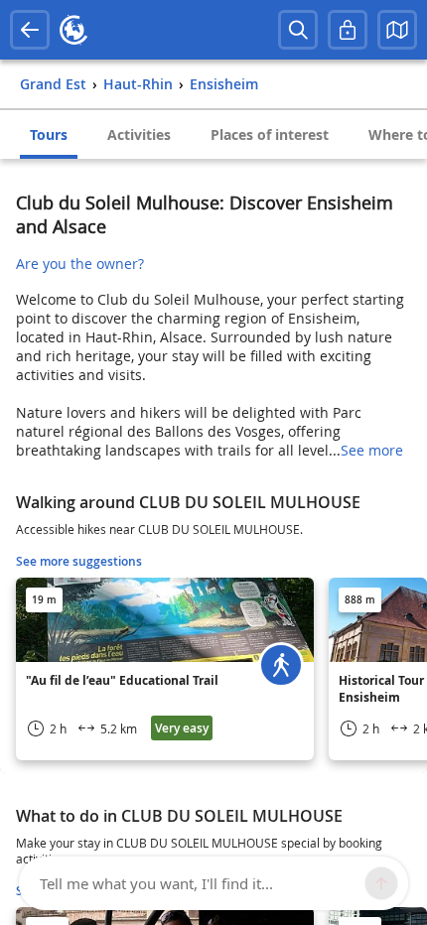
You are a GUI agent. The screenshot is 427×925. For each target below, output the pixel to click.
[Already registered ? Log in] (347, 30)
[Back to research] (30, 30)
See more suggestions (79, 561)
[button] (397, 30)
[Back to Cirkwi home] (73, 30)
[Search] (298, 30)
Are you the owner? (80, 263)
